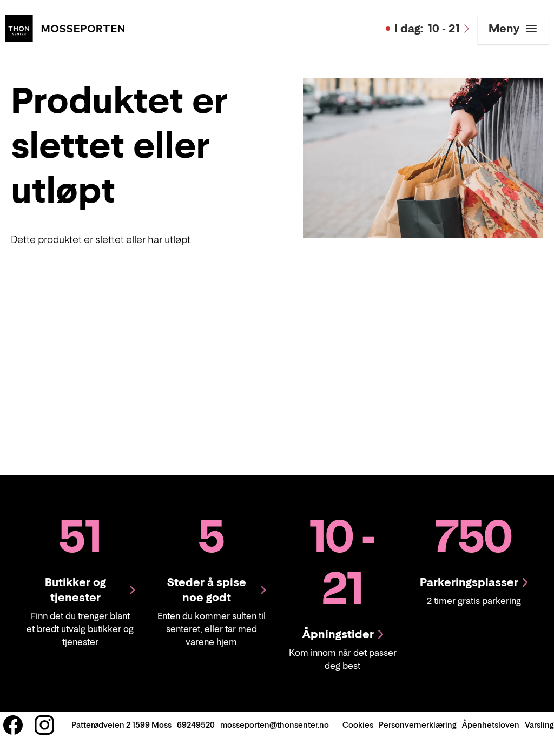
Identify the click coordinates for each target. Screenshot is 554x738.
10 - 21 (427, 28)
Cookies (357, 724)
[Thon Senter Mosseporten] (64, 27)
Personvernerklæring (418, 724)
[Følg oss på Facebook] (13, 725)
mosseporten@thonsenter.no (274, 724)
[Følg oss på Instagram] (44, 725)
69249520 (196, 724)
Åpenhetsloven (490, 724)
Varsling (539, 724)
